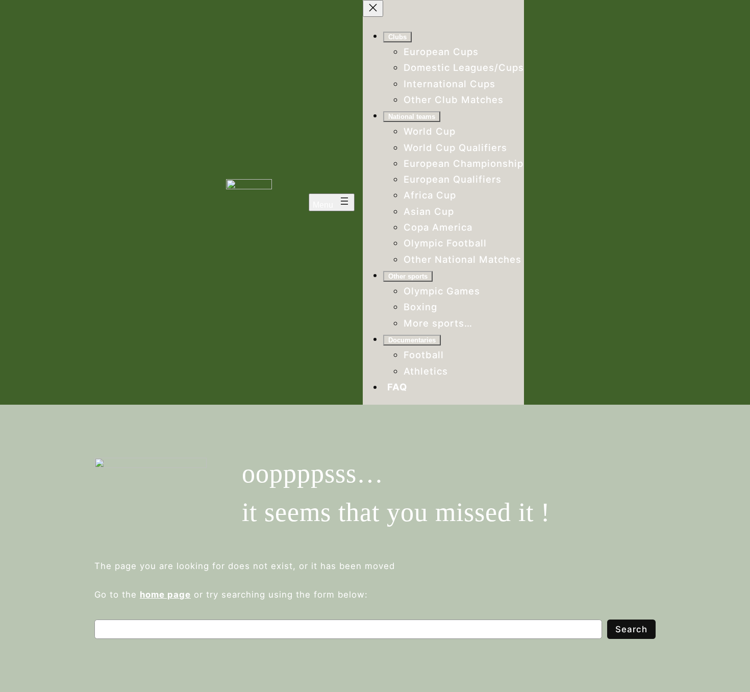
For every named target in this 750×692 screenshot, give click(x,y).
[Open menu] (332, 202)
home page (165, 594)
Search (631, 629)
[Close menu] (373, 8)
